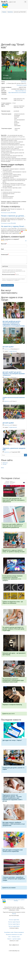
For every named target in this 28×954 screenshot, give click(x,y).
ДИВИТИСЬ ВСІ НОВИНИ (9, 887)
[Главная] (4, 4)
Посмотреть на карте (22, 85)
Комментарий (4, 254)
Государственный (12, 351)
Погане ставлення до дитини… (13, 215)
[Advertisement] (14, 29)
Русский (4, 464)
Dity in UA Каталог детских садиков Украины (15, 900)
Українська (5, 462)
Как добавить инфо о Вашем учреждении (14, 932)
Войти (2, 467)
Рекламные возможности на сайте (14, 934)
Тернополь (10, 12)
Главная (4, 12)
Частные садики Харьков (14, 922)
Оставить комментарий (7, 285)
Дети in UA (12, 2)
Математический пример (8, 274)
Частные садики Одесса (14, 924)
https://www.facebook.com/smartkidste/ (17, 92)
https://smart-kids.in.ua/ (20, 90)
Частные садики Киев (14, 919)
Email (2, 249)
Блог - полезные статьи (14, 936)
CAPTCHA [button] (5, 266)
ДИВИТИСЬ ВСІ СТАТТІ (9, 713)
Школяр (14, 913)
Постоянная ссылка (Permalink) (8, 212)
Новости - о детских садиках (14, 938)
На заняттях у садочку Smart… (13, 226)
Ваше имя (3, 243)
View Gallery (7, 78)
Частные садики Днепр (14, 926)
